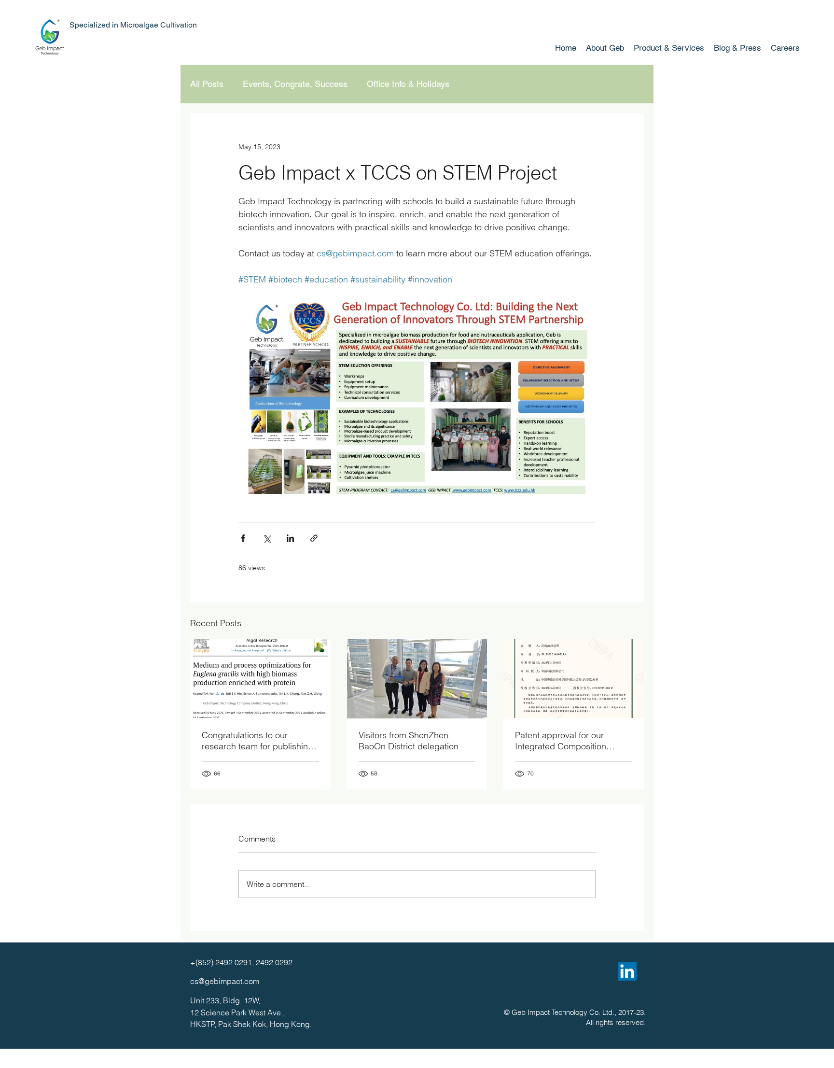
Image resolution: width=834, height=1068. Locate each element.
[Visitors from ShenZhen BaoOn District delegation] (417, 678)
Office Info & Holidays (408, 84)
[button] (669, 48)
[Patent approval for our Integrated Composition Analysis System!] (573, 678)
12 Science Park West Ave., (237, 1012)
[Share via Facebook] (243, 538)
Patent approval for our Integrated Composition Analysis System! (560, 741)
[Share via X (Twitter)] (266, 538)
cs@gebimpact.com (224, 981)
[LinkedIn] (627, 971)
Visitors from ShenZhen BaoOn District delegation (409, 741)
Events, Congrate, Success (295, 84)
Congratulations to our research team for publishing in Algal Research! (257, 741)
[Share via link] (314, 538)
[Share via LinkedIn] (290, 538)
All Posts (206, 84)
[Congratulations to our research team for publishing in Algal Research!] (260, 678)
